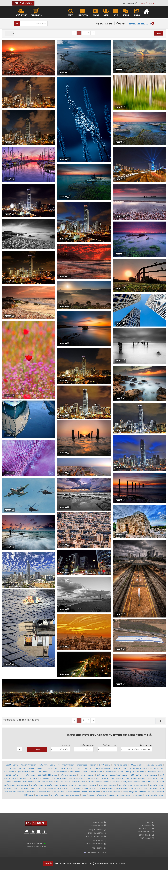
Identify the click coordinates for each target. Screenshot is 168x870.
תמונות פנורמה (137, 795)
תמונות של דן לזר (119, 768)
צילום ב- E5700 (12, 775)
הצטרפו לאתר (21, 15)
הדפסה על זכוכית (96, 833)
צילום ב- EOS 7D (156, 768)
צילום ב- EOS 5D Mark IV (15, 768)
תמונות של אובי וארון (87, 775)
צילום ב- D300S (12, 765)
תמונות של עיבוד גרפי (150, 782)
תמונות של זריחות (90, 788)
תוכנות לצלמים (145, 835)
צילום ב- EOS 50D (103, 768)
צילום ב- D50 (136, 775)
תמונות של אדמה (123, 795)
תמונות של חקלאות (21, 788)
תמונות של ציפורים (57, 795)
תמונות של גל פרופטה (36, 768)
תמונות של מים (136, 788)
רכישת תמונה (36, 15)
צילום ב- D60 (102, 775)
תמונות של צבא (22, 785)
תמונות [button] (137, 15)
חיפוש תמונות (98, 840)
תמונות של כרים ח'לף (59, 772)
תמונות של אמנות (92, 778)
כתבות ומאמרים (145, 832)
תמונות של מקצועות (76, 778)
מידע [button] (116, 15)
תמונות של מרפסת (72, 795)
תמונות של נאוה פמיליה (114, 772)
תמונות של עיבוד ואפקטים (91, 792)
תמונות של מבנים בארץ (31, 782)
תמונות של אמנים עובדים (107, 785)
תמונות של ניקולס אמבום (119, 775)
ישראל (121, 23)
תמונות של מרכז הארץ (72, 788)
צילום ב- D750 (42, 772)
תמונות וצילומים (140, 23)
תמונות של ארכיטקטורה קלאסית (134, 792)
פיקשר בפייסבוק (97, 825)
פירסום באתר (98, 848)
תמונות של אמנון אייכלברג (86, 765)
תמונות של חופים (122, 788)
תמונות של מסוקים (156, 785)
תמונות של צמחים (51, 785)
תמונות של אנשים (122, 778)
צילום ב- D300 (104, 765)
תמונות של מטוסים (140, 785)
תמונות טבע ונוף (45, 778)
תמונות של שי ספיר (67, 768)
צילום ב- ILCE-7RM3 (47, 765)
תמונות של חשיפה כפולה (106, 795)
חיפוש (70, 15)
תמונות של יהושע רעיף (26, 772)
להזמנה (119, 70)
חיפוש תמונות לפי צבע (94, 843)
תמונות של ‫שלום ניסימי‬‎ (154, 765)
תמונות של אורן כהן (121, 765)
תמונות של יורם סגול (28, 765)
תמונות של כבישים (42, 795)
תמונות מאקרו (32, 792)
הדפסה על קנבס (96, 830)
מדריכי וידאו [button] (83, 15)
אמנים (105, 15)
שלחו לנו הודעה (34, 843)
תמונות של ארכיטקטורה (131, 782)
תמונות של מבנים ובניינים (111, 792)
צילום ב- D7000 (136, 765)
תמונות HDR (28, 795)
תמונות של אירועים (60, 778)
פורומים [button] (126, 15)
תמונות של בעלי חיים (95, 782)
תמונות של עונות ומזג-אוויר (14, 792)
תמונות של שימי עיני (155, 778)
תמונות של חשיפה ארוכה (154, 795)
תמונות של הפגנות (88, 795)
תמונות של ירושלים (78, 782)
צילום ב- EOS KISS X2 (84, 768)
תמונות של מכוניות (125, 785)
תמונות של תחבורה (138, 778)
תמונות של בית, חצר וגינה (28, 778)
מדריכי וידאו (98, 822)
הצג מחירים (37, 749)
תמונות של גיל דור (150, 775)
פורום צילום (146, 825)
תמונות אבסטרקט (45, 792)
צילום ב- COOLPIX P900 (92, 772)
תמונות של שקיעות (106, 788)
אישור (47, 863)
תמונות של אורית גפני (66, 765)
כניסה (147, 3)
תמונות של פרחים (66, 785)
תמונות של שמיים (37, 785)
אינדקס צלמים (145, 828)
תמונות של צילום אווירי (13, 782)
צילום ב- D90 (75, 772)
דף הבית (148, 822)
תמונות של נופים (47, 782)
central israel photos (96, 852)
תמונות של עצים (80, 785)
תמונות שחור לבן (60, 792)
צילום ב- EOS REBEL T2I (47, 775)
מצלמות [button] (96, 15)
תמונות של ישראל (107, 778)
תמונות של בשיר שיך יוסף (135, 772)
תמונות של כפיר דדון (155, 772)
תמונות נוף (92, 785)
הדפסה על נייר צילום (95, 836)
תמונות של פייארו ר (28, 775)
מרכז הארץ (104, 23)
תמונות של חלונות (150, 788)
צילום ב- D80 (52, 768)
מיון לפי (158, 33)
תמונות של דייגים (74, 792)
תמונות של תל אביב (63, 782)
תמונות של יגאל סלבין (68, 775)
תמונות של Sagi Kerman (138, 768)
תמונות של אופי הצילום (112, 782)
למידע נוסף (60, 863)
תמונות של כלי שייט (38, 788)
